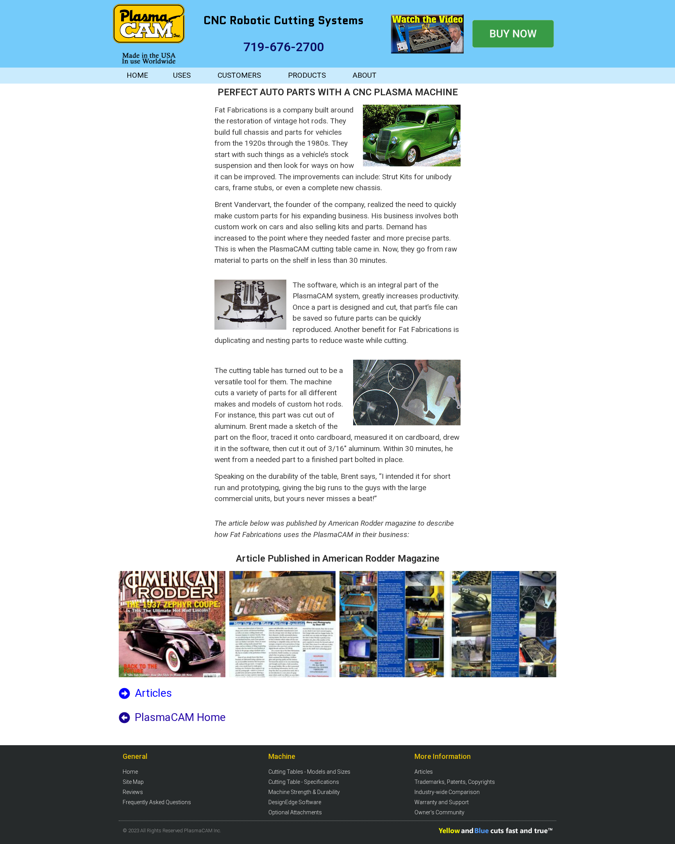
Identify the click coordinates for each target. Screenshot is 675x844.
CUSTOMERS (239, 75)
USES (182, 75)
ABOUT (365, 75)
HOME (137, 75)
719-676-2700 (283, 46)
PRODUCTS (307, 75)
